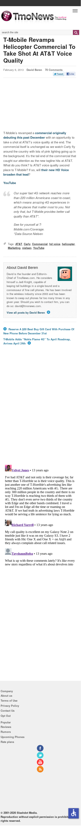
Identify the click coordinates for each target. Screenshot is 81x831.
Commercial (40, 244)
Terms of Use (9, 700)
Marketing (14, 248)
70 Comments (54, 70)
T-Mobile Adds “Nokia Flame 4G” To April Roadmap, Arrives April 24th (37, 341)
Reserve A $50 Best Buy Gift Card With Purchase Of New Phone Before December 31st (38, 331)
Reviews (6, 727)
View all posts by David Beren (28, 312)
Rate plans (7, 742)
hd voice (54, 244)
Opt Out (6, 716)
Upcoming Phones (12, 737)
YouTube (9, 183)
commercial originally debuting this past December (34, 135)
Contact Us (8, 710)
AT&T (18, 244)
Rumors (6, 732)
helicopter (68, 244)
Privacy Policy (10, 706)
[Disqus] (39, 514)
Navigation (75, 11)
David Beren (34, 70)
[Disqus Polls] (39, 407)
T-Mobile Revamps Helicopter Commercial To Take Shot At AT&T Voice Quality (39, 49)
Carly (27, 244)
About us (6, 695)
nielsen (26, 248)
